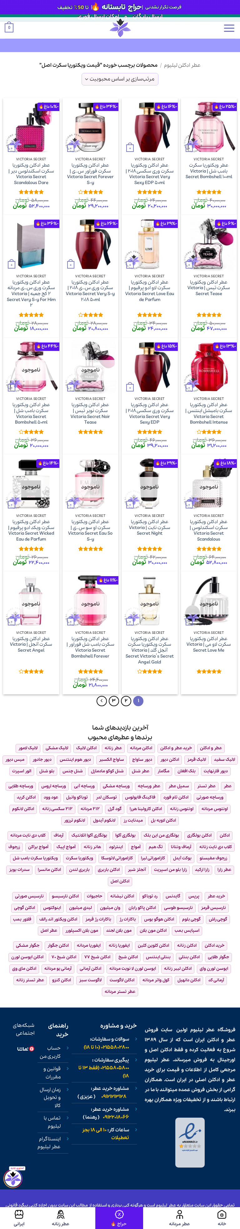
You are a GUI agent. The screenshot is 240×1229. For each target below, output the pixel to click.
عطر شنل (140, 771)
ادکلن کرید (26, 797)
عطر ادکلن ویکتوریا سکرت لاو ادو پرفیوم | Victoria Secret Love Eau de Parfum (149, 291)
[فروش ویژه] (119, 1218)
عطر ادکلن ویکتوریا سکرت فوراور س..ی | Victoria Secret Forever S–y (90, 174)
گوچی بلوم (191, 919)
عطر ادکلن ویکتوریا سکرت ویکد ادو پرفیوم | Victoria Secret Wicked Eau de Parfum (31, 530)
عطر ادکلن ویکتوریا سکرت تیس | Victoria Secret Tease (209, 288)
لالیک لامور (28, 748)
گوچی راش (218, 919)
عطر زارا (224, 870)
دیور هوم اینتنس (75, 760)
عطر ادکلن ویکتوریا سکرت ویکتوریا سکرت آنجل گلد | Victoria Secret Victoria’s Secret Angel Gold (150, 650)
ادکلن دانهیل (189, 980)
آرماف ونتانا (181, 847)
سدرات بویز (19, 870)
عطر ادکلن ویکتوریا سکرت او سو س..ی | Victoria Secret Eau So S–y (90, 530)
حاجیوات (94, 896)
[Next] (102, 701)
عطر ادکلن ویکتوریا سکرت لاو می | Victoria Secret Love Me (209, 644)
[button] (229, 28)
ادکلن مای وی (24, 969)
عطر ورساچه (149, 786)
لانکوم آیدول (104, 820)
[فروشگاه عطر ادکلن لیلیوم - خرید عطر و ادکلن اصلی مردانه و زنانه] (120, 28)
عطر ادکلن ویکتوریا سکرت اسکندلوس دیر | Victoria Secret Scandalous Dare (31, 174)
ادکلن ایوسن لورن (27, 957)
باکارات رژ (127, 919)
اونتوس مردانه (215, 809)
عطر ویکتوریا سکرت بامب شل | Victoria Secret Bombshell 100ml (209, 171)
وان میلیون (110, 908)
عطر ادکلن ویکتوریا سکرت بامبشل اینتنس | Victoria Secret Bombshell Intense (208, 413)
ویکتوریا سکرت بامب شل (35, 858)
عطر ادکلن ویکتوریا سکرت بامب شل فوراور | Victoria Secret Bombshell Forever (90, 647)
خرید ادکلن (214, 946)
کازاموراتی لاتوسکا (117, 858)
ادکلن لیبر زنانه (178, 969)
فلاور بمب (22, 919)
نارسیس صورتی (29, 896)
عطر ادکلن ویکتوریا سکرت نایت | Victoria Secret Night (149, 528)
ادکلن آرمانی (90, 969)
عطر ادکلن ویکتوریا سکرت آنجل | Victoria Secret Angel (31, 644)
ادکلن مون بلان (153, 931)
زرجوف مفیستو (213, 858)
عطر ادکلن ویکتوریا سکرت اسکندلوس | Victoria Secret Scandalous (209, 530)
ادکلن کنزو (61, 980)
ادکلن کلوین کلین (153, 946)
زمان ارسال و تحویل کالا (50, 1097)
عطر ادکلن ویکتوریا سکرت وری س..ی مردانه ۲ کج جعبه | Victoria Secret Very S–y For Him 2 (31, 294)
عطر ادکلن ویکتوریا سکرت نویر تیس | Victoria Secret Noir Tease (90, 413)
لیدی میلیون (80, 908)
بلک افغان (187, 771)
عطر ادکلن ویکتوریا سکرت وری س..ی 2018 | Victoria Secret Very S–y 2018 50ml (90, 291)
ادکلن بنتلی (189, 957)
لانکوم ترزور (74, 820)
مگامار (163, 771)
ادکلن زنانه (187, 946)
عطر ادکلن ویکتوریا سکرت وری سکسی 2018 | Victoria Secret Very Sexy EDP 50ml (150, 174)
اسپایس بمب (187, 931)
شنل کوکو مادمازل (107, 771)
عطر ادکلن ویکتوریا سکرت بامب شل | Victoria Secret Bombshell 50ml (31, 413)
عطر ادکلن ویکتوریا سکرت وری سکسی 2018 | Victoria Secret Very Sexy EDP (150, 413)
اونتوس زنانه (181, 809)
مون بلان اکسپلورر (81, 931)
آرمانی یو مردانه (58, 969)
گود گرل (115, 809)
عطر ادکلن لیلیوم (182, 65)
